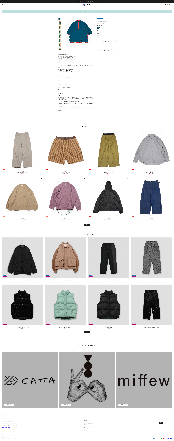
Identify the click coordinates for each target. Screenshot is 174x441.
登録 (161, 422)
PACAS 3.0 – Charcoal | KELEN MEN (151, 172)
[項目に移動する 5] (59, 36)
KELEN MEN (22, 171)
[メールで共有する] (103, 23)
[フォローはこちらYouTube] (7, 435)
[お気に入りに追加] (41, 131)
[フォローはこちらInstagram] (2, 435)
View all (87, 224)
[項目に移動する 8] (59, 49)
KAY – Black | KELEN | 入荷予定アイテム (108, 327)
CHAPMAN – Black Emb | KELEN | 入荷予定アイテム (151, 327)
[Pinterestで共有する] (102, 23)
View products (9, 404)
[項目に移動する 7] (59, 45)
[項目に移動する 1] (59, 19)
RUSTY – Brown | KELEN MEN (65, 172)
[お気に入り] (169, 4)
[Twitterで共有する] (101, 23)
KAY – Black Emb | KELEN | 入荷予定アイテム (22, 327)
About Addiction (86, 431)
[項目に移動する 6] (59, 40)
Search (85, 417)
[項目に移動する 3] (59, 27)
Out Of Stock (106, 41)
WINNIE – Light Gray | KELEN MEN (22, 172)
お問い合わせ (86, 419)
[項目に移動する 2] (59, 23)
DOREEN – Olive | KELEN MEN (108, 172)
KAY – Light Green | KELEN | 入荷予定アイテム (65, 327)
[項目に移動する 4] (59, 32)
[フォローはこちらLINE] (9, 435)
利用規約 (85, 430)
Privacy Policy (86, 428)
